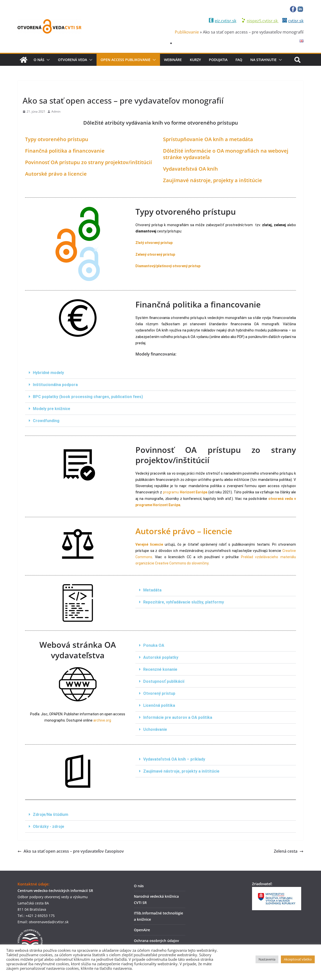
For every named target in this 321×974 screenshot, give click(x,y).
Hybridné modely (48, 372)
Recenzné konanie (160, 669)
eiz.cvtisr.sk (225, 21)
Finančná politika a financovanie (65, 150)
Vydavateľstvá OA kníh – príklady (174, 759)
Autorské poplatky (160, 657)
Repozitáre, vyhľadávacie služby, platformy (183, 602)
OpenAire (142, 929)
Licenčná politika (159, 705)
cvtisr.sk (295, 21)
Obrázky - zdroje (48, 826)
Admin (55, 111)
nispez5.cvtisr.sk (263, 21)
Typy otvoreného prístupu (56, 139)
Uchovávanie (155, 729)
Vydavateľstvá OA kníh (190, 168)
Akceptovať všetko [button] (298, 959)
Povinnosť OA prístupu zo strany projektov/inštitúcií (88, 162)
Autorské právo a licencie (56, 173)
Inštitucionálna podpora (55, 384)
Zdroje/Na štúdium (50, 814)
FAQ (238, 59)
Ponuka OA (153, 645)
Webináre (173, 59)
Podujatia (218, 59)
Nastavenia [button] (267, 959)
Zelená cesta (285, 851)
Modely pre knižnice (51, 408)
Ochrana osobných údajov (156, 940)
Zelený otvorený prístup (155, 254)
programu (185, 492)
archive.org (102, 720)
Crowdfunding (46, 420)
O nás (39, 59)
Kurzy (195, 59)
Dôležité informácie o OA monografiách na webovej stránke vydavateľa (225, 154)
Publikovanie (187, 32)
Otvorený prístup (159, 693)
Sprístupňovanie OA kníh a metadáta (208, 139)
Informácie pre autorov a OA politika (177, 717)
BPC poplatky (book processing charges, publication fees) (88, 396)
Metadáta (152, 590)
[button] (47, 59)
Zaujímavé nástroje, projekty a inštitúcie (181, 771)
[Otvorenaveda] (24, 60)
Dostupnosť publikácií (163, 681)
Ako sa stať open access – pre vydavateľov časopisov (74, 851)
